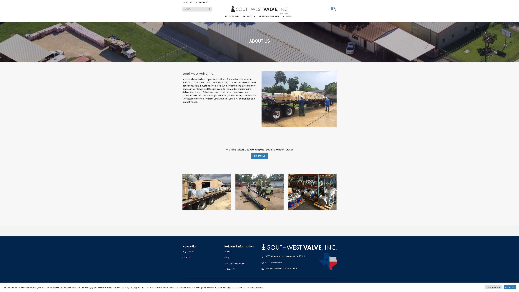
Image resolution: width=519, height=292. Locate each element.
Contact (186, 257)
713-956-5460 (203, 2)
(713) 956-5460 (273, 262)
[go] (209, 9)
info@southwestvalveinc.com (281, 268)
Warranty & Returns (235, 263)
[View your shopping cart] (333, 9)
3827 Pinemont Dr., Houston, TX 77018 (285, 256)
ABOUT (185, 2)
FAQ (192, 2)
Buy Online (188, 251)
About (227, 251)
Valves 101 (229, 269)
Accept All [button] (509, 287)
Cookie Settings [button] (494, 287)
